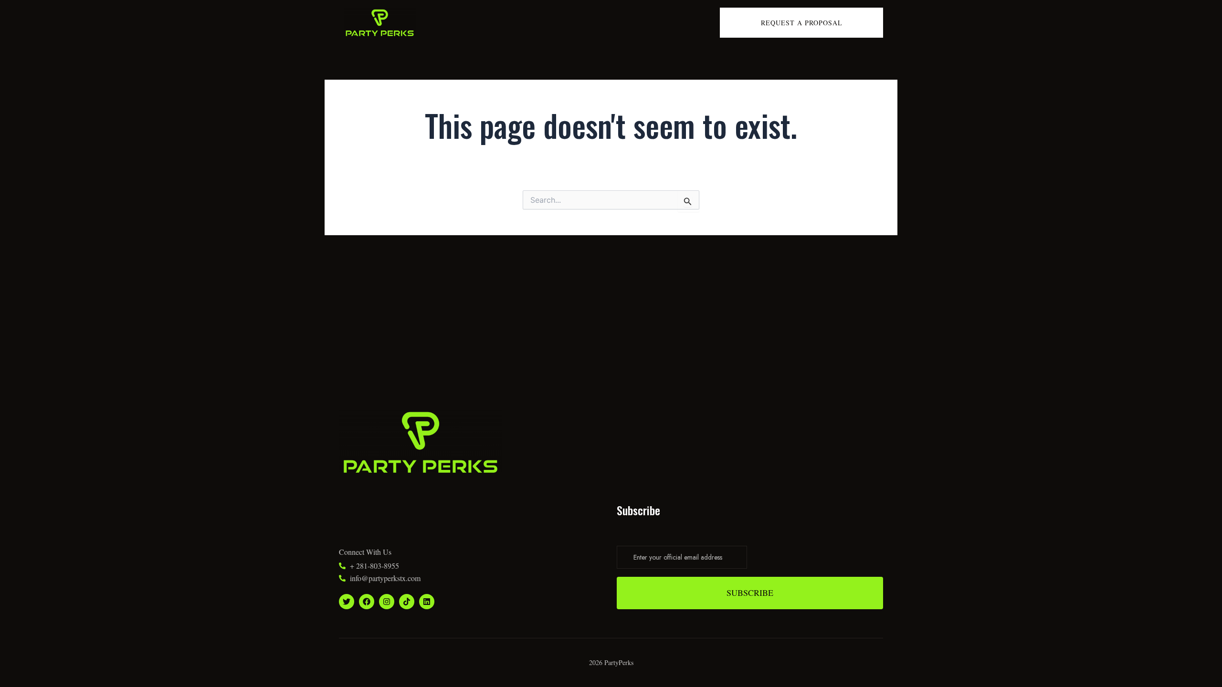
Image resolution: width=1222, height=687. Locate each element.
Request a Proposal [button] (802, 22)
